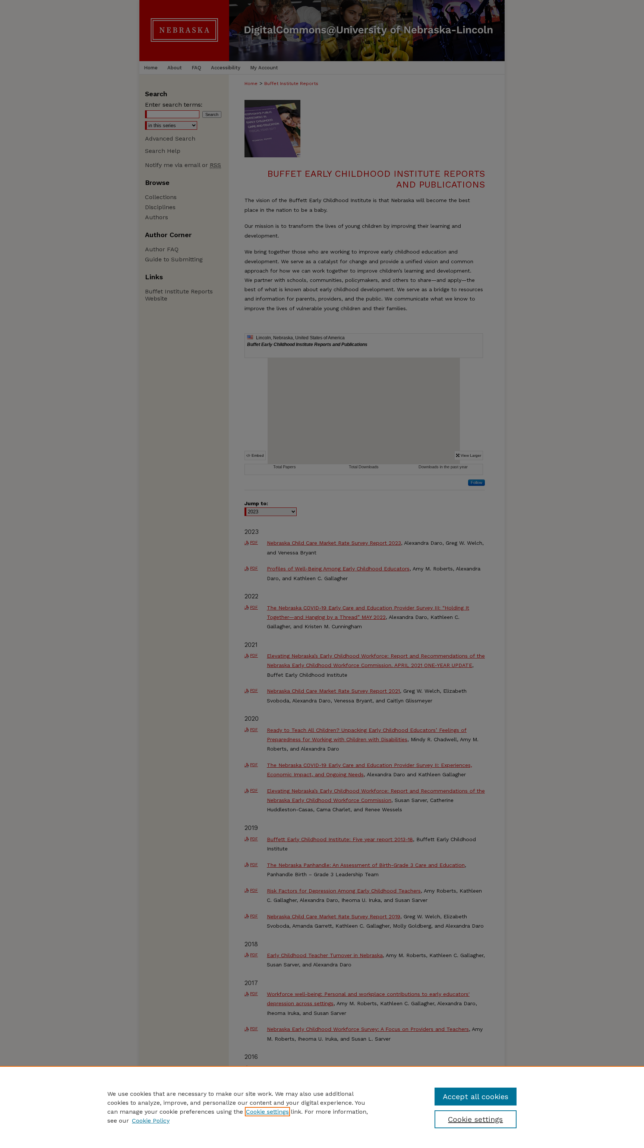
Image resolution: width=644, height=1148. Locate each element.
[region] (322, 1107)
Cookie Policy (151, 1120)
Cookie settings (267, 1111)
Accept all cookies (475, 1096)
